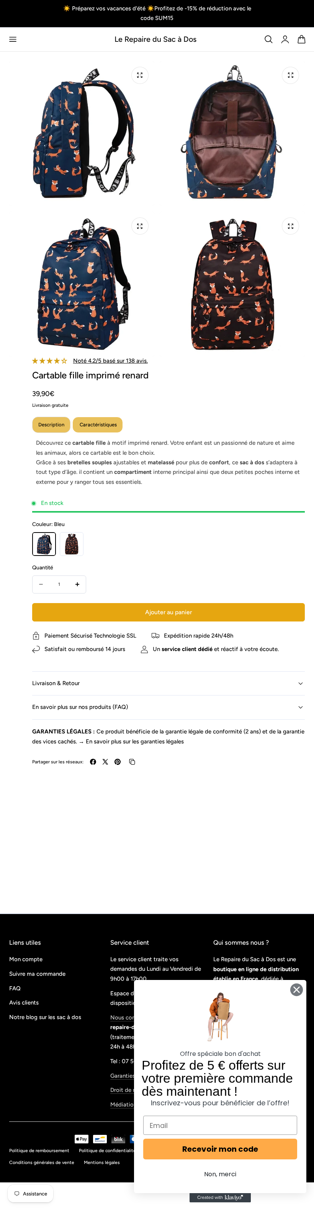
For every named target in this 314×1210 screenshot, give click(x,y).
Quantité (42, 567)
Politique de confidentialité (107, 1150)
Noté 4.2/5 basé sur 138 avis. (110, 360)
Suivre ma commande (37, 973)
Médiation (123, 1104)
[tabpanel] (168, 462)
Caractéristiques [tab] (97, 424)
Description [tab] (51, 424)
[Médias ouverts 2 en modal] (290, 75)
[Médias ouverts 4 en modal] (290, 226)
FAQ (15, 988)
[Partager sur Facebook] (93, 762)
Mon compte (26, 959)
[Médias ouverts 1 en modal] (140, 75)
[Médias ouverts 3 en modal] (140, 226)
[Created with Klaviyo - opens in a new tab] (220, 1197)
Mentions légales (102, 1162)
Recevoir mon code (220, 1149)
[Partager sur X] (105, 762)
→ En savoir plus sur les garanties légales (131, 741)
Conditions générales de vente (41, 1162)
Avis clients (24, 1003)
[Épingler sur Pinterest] (117, 762)
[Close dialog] (296, 989)
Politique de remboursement (39, 1150)
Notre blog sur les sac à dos (45, 1017)
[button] (12, 39)
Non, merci (220, 1174)
